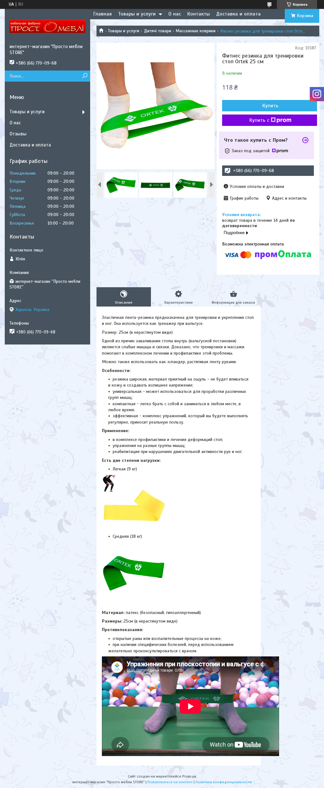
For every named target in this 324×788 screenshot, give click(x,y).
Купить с (259, 120)
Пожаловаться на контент (170, 782)
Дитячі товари (157, 31)
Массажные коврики (195, 31)
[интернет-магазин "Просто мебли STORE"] (47, 26)
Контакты (198, 14)
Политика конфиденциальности (224, 782)
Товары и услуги (137, 14)
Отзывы (18, 134)
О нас (174, 14)
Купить (270, 105)
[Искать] (84, 76)
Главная (102, 14)
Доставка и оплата (238, 14)
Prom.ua (189, 776)
